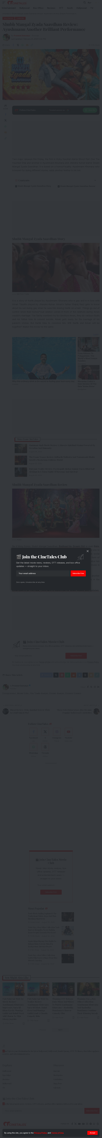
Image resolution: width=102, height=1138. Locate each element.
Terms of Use (57, 1133)
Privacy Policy (40, 1133)
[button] (92, 1133)
